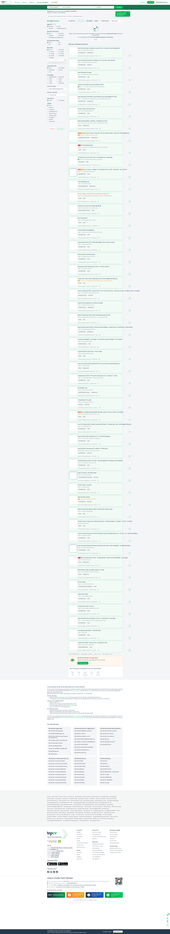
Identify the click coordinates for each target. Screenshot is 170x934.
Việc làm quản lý (113, 836)
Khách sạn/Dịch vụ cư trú (107, 654)
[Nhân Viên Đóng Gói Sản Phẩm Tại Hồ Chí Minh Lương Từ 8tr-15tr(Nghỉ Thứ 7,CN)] (73, 99)
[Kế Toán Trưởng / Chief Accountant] (73, 111)
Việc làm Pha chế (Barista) (106, 779)
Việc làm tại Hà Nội (78, 760)
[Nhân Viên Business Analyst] (73, 75)
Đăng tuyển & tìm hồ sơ (161, 2)
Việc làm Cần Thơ (70, 796)
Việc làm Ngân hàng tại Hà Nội (92, 802)
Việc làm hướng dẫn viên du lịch (107, 741)
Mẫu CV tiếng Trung (79, 812)
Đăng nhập (150, 2)
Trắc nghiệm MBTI (96, 856)
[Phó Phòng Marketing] (73, 148)
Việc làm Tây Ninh (50, 798)
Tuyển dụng (79, 836)
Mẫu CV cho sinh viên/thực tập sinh (63, 814)
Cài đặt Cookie (80, 845)
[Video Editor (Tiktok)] (73, 597)
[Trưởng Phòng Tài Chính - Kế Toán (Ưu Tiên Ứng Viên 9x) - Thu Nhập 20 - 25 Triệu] (73, 378)
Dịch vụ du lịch (97, 654)
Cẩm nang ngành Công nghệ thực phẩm (70, 820)
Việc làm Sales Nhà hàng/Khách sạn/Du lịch (84, 739)
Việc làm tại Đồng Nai (79, 771)
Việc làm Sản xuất (105, 808)
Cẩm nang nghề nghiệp (42, 2)
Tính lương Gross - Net (87, 810)
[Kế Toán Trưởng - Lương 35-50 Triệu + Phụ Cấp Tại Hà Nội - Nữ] (73, 196)
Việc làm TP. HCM (62, 796)
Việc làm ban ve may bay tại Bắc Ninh (57, 769)
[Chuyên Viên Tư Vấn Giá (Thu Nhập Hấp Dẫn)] (73, 208)
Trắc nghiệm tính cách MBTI (110, 810)
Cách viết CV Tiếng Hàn (51, 816)
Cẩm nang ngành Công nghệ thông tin (54, 820)
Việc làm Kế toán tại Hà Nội (88, 800)
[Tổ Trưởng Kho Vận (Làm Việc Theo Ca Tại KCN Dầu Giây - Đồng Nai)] (73, 160)
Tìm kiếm (119, 7)
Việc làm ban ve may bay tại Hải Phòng (57, 782)
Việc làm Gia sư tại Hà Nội (101, 798)
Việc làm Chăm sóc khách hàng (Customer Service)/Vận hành (58, 737)
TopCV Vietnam (56, 852)
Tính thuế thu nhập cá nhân (98, 810)
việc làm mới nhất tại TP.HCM (80, 717)
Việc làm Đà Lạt (58, 798)
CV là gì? (73, 814)
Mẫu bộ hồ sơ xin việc (51, 818)
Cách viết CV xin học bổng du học (85, 816)
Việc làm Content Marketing (100, 804)
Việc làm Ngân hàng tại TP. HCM (105, 802)
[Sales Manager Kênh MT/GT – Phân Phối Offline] (73, 633)
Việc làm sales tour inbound (106, 733)
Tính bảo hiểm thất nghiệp (98, 852)
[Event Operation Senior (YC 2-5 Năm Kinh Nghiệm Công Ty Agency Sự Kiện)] (73, 245)
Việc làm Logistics (88, 806)
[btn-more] (122, 654)
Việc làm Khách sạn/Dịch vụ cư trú (82, 736)
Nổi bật (80, 133)
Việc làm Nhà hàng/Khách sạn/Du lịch (83, 730)
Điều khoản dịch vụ (81, 847)
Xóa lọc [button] (52, 128)
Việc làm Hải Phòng (86, 796)
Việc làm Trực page (104, 782)
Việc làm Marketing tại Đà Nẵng (79, 802)
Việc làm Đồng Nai (112, 796)
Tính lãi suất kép (96, 848)
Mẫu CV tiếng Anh (62, 812)
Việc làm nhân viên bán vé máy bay (108, 730)
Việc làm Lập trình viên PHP (83, 808)
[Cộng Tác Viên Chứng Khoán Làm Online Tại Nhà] (73, 305)
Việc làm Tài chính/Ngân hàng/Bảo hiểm (57, 748)
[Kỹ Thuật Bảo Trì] (73, 390)
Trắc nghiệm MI (95, 858)
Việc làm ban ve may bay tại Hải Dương (57, 777)
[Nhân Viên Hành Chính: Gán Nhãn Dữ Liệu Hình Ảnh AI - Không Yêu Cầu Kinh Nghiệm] (73, 51)
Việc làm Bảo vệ (104, 763)
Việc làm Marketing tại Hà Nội (52, 802)
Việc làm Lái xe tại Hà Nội (111, 798)
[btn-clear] (92, 7)
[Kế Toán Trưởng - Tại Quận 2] (73, 487)
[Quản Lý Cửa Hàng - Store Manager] (73, 476)
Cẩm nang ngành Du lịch (84, 820)
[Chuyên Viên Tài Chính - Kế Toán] (73, 609)
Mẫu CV (118, 810)
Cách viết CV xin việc (80, 814)
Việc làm (17, 2)
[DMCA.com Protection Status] (59, 841)
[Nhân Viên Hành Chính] (73, 500)
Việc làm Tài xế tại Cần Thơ (52, 800)
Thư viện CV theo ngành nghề (99, 836)
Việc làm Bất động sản (53, 751)
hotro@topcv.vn (54, 849)
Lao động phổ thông (82, 104)
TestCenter (79, 852)
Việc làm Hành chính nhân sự (77, 806)
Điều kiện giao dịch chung (115, 848)
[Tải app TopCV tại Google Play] (63, 863)
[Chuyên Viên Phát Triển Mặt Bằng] (73, 233)
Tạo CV (24, 2)
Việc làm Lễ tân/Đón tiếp (105, 777)
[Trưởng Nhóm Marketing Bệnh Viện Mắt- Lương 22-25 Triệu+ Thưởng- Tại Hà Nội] (73, 415)
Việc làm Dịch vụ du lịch (79, 733)
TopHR (78, 854)
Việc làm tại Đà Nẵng (79, 779)
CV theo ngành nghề (72, 705)
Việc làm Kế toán (110, 804)
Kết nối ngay (59, 851)
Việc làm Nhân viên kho (105, 769)
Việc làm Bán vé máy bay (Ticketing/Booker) (84, 741)
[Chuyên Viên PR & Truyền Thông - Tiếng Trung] (73, 354)
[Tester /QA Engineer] (73, 184)
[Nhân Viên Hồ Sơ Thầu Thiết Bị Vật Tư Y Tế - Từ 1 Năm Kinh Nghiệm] (73, 439)
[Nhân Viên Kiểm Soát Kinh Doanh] (73, 257)
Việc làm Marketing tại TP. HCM (66, 802)
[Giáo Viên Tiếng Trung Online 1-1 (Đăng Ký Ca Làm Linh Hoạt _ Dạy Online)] (73, 63)
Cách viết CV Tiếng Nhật (62, 816)
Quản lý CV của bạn (96, 832)
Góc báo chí (79, 834)
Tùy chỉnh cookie (107, 931)
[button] (130, 56)
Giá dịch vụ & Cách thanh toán (116, 850)
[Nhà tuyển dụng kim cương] (78, 86)
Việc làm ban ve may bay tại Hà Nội (56, 760)
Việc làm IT (112, 838)
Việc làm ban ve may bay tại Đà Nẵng (57, 779)
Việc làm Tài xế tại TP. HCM (64, 800)
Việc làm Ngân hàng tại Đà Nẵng (53, 804)
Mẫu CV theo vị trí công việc (52, 812)
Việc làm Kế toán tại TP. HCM (100, 800)
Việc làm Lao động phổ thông (55, 745)
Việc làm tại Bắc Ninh (79, 769)
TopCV (54, 2)
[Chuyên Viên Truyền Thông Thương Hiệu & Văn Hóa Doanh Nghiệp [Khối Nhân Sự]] (73, 281)
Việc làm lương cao (114, 834)
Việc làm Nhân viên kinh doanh (66, 804)
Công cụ (31, 2)
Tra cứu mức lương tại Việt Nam (76, 810)
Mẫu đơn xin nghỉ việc (78, 818)
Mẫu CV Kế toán (87, 812)
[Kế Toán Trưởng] (73, 584)
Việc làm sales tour (104, 739)
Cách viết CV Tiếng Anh (107, 814)
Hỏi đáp (78, 840)
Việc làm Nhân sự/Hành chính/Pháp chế (57, 740)
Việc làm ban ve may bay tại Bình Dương (57, 766)
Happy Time (79, 858)
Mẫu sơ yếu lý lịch (60, 818)
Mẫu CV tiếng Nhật (70, 812)
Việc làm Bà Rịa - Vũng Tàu (83, 798)
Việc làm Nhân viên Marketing (88, 804)
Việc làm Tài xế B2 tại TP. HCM (76, 800)
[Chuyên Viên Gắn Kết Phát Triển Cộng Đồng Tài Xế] (73, 87)
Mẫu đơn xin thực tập (88, 818)
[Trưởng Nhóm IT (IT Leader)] (73, 403)
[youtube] (51, 872)
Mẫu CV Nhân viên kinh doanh (97, 812)
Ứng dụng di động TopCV (98, 844)
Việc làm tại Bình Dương (79, 766)
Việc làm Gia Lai (65, 798)
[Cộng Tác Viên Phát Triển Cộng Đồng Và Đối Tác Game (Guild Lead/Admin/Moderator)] (73, 366)
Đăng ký (143, 2)
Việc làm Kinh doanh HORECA (81, 744)
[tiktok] (57, 872)
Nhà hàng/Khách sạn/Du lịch (87, 654)
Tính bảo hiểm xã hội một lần (98, 854)
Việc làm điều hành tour (105, 744)
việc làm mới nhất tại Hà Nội (66, 717)
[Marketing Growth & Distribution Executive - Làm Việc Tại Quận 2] (73, 269)
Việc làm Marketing (77, 804)
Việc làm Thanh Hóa (95, 796)
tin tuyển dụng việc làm (63, 697)
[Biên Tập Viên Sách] (73, 221)
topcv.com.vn (119, 885)
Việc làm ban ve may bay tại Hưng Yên (57, 774)
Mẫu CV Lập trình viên (51, 814)
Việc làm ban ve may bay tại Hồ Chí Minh (57, 763)
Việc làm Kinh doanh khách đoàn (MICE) (83, 747)
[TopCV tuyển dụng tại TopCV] (59, 834)
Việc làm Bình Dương (104, 796)
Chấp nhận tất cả (118, 931)
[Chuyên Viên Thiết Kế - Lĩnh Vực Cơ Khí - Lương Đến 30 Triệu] (73, 645)
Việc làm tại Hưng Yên (79, 774)
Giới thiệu (79, 832)
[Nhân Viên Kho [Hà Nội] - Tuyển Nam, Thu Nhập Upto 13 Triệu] (73, 123)
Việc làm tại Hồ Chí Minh (80, 763)
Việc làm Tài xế (103, 760)
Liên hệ (78, 838)
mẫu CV (55, 703)
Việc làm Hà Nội (55, 796)
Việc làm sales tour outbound (107, 736)
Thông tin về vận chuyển (115, 852)
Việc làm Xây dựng (52, 753)
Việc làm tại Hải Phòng (79, 782)
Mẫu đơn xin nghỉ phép (69, 818)
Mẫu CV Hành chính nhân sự (109, 812)
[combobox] (57, 89)
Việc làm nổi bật (113, 832)
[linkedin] (54, 872)
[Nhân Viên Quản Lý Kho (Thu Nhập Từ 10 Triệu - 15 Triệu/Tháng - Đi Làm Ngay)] (73, 621)
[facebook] (48, 872)
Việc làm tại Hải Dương (79, 777)
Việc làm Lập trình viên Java (71, 808)
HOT (79, 145)
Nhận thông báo (83, 663)
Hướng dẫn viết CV (96, 834)
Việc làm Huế (92, 798)
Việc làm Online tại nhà (64, 810)
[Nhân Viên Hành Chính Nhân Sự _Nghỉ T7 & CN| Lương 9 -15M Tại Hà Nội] (73, 512)
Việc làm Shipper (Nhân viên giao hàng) (109, 771)
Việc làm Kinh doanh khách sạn (81, 749)
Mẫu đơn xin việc (96, 818)
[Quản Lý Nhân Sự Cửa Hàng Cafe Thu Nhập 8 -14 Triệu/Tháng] (73, 451)
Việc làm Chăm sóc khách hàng (53, 810)
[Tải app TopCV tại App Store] (52, 863)
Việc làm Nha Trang (73, 798)
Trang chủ (49, 12)
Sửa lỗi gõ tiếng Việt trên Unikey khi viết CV (101, 816)
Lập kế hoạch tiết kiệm (97, 850)
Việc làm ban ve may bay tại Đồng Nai (57, 771)
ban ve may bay (75, 690)
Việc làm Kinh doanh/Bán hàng (55, 730)
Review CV (94, 838)
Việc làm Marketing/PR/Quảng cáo (56, 733)
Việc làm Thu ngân (104, 774)
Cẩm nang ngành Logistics (95, 820)
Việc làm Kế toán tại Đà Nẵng (112, 800)
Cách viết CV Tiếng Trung (73, 816)
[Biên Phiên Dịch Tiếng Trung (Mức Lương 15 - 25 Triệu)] (73, 572)
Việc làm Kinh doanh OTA (80, 752)
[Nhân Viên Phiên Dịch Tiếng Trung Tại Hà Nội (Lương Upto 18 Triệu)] (73, 318)
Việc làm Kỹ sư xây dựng (116, 806)
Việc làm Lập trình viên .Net (59, 808)
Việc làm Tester (50, 808)
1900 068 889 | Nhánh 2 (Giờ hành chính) (61, 848)
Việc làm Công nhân (105, 766)
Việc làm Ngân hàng (67, 806)
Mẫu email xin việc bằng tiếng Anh (107, 818)
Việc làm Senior (113, 840)
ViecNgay (79, 856)
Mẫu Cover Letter (114, 816)
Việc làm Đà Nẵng (78, 796)
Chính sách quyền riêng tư (82, 842)
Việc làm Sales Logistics (97, 806)
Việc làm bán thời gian (114, 842)
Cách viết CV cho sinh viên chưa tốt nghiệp (93, 814)
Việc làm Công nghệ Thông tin (55, 743)
